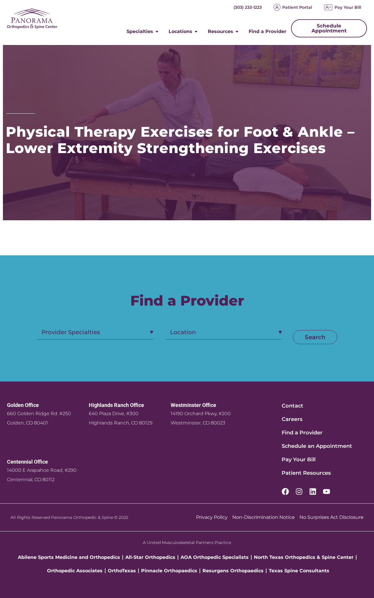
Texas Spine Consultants (299, 570)
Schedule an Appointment (317, 446)
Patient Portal (297, 7)
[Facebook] (285, 492)
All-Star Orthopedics (150, 557)
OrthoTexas (122, 570)
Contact (292, 406)
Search (315, 337)
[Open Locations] (196, 31)
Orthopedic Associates (75, 570)
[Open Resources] (237, 31)
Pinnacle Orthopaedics (169, 570)
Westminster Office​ (193, 405)
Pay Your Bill (348, 7)
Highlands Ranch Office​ (116, 405)
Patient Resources (306, 473)
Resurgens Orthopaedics (233, 570)
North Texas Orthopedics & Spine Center (304, 557)
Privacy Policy (212, 517)
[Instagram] (299, 492)
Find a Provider (302, 432)
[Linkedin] (313, 492)
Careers (292, 419)
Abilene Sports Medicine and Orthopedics (69, 557)
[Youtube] (327, 492)
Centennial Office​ (27, 462)
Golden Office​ (23, 405)
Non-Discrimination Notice (263, 517)
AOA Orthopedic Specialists (215, 557)
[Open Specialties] (157, 31)
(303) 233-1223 (247, 7)
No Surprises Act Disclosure (331, 517)
